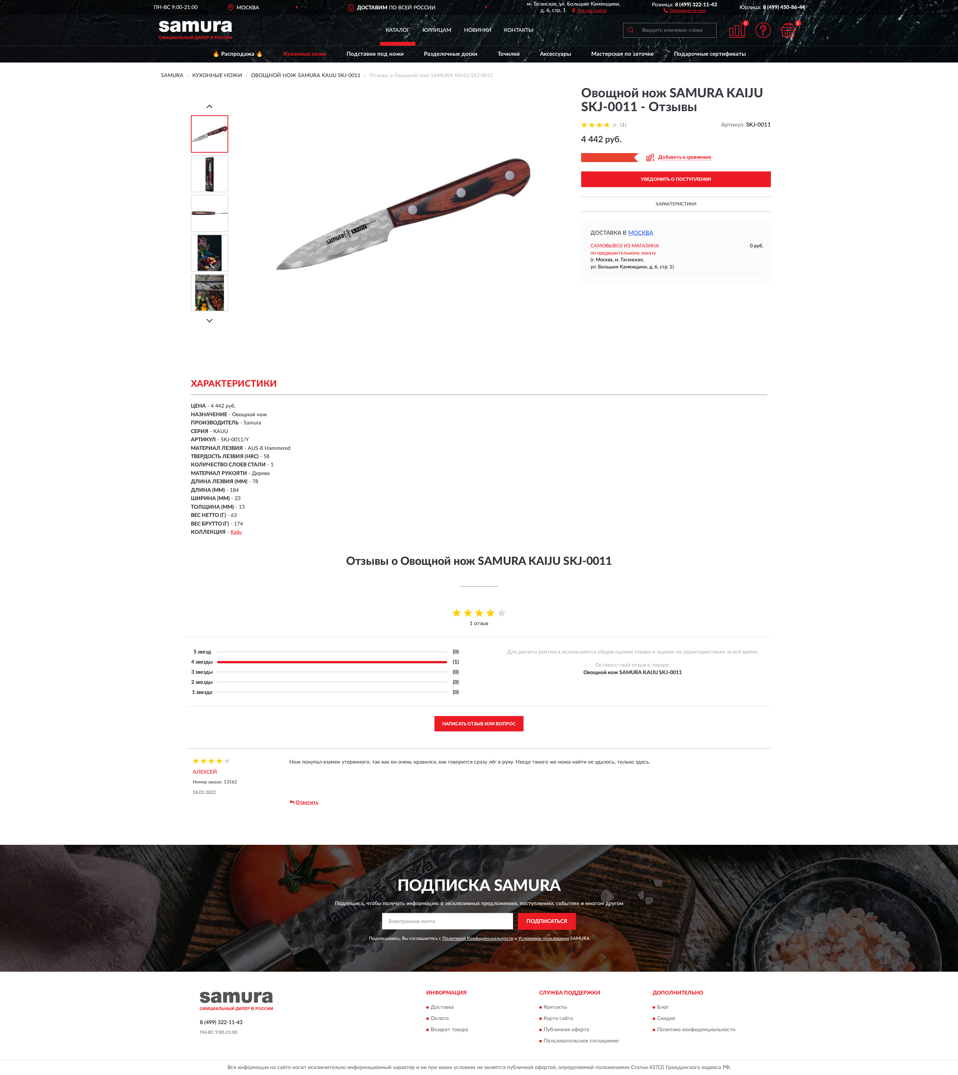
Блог (663, 1007)
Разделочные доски (451, 54)
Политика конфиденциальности (696, 1030)
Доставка (442, 1007)
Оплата (440, 1018)
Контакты (518, 30)
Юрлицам (436, 30)
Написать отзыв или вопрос (479, 724)
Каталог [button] (398, 30)
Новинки (477, 30)
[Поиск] (630, 30)
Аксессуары (555, 54)
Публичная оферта (566, 1030)
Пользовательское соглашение (581, 1041)
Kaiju (236, 532)
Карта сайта (558, 1018)
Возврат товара (449, 1030)
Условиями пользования (543, 938)
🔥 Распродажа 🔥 (238, 54)
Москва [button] (640, 233)
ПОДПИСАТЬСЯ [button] (547, 921)
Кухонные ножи (304, 54)
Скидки (666, 1018)
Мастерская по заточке (622, 54)
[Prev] (209, 106)
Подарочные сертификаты (710, 54)
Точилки (509, 54)
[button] (684, 10)
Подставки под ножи (375, 54)
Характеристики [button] (676, 204)
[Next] (209, 321)
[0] (788, 30)
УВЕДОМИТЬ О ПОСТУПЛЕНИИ (676, 179)
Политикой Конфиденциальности (477, 938)
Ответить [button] (307, 802)
